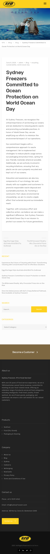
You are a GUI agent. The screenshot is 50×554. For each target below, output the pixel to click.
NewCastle (8, 472)
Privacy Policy (9, 475)
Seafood (7, 427)
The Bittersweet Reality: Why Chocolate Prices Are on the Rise (36, 243)
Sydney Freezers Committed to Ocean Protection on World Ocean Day (23, 277)
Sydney (7, 461)
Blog (27, 63)
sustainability (11, 65)
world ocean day (23, 65)
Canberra (7, 465)
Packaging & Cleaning (12, 434)
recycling (34, 63)
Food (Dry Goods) (10, 430)
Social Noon (34, 545)
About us (7, 455)
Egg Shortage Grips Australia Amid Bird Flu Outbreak (12, 243)
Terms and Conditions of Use (14, 479)
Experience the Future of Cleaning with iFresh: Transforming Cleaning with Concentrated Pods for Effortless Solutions (24, 264)
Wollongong (8, 468)
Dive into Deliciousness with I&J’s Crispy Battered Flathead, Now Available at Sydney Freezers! (24, 292)
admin (21, 63)
